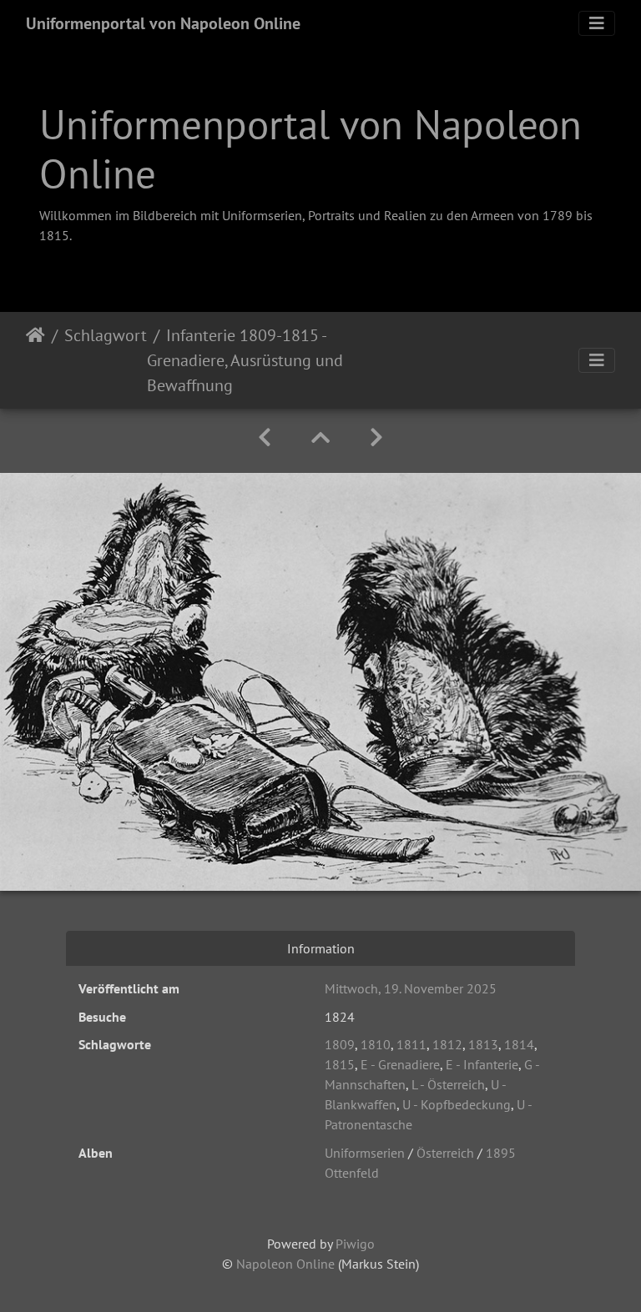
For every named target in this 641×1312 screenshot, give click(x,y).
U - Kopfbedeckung (456, 1104)
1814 (519, 1044)
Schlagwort (105, 335)
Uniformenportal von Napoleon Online (163, 23)
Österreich (445, 1152)
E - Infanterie (482, 1064)
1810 (376, 1044)
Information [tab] (321, 948)
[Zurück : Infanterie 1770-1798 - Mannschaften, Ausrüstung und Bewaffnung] (264, 437)
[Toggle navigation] (596, 23)
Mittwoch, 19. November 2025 (411, 988)
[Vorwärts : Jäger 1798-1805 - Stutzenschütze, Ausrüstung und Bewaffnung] (376, 437)
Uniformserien (365, 1152)
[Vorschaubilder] (320, 437)
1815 (340, 1064)
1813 (483, 1044)
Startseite (35, 360)
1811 (411, 1044)
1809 (340, 1044)
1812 (447, 1044)
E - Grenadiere (400, 1064)
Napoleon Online (285, 1263)
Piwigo (355, 1243)
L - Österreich (448, 1084)
